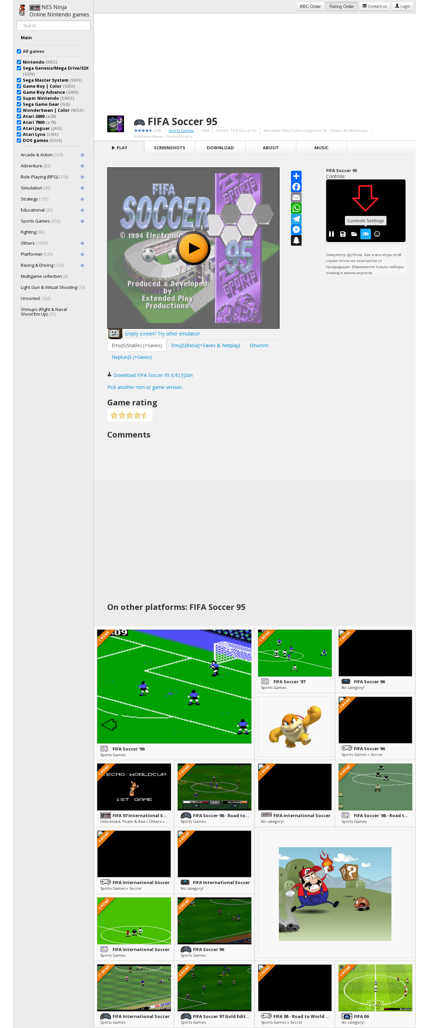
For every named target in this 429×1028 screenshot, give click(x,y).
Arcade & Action (42, 155)
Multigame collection (44, 276)
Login (405, 6)
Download (220, 148)
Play (121, 148)
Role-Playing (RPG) (44, 177)
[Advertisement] (255, 60)
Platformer (37, 254)
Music (321, 148)
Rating (341, 6)
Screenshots (169, 148)
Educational (37, 210)
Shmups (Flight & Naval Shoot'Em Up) (44, 311)
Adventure (35, 166)
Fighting (32, 232)
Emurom (259, 345)
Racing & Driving (42, 265)
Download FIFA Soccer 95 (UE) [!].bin (152, 375)
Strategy (34, 199)
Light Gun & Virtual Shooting (53, 287)
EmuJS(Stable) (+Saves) (137, 345)
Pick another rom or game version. (145, 387)
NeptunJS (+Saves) (132, 357)
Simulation (35, 188)
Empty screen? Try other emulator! (161, 333)
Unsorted (35, 298)
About (271, 148)
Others (34, 243)
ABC (310, 6)
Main (26, 37)
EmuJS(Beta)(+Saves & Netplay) (205, 345)
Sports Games (40, 221)
